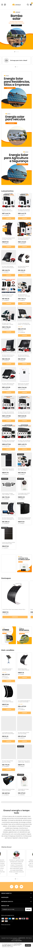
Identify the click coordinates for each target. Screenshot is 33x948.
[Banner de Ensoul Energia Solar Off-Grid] (16, 802)
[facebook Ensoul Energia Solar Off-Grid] (16, 886)
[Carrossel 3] (16, 166)
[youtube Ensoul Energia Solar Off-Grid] (21, 886)
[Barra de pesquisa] (27, 4)
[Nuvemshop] (16, 941)
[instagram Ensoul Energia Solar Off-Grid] (11, 886)
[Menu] (2, 4)
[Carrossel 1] (16, 29)
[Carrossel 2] (16, 128)
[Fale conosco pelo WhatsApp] (5, 4)
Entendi (28, 945)
